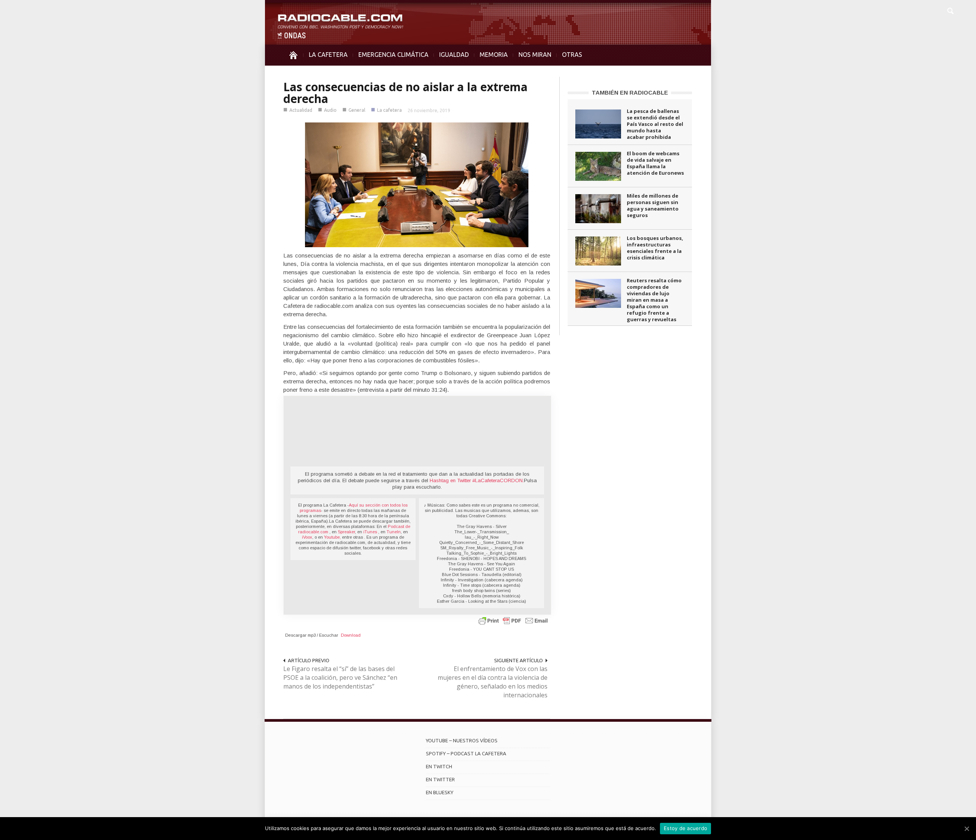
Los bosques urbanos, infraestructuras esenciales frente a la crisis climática (655, 248)
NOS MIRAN (534, 54)
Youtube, (332, 537)
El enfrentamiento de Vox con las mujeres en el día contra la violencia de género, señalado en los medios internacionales (492, 682)
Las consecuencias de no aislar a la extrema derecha (405, 92)
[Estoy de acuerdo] (966, 828)
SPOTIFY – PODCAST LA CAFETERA (466, 753)
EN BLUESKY (439, 792)
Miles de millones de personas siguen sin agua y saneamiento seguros (653, 205)
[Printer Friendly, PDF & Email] (513, 620)
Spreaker (346, 531)
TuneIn (394, 531)
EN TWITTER (440, 779)
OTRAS (572, 54)
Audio (330, 110)
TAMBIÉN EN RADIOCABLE (630, 92)
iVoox (307, 537)
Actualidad (300, 110)
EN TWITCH (439, 766)
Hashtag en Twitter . (477, 480)
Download (351, 635)
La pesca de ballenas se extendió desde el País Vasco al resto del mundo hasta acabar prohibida (655, 124)
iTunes (370, 531)
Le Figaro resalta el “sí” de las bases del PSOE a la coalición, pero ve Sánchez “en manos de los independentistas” (340, 677)
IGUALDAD (454, 54)
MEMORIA (494, 54)
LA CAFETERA (328, 54)
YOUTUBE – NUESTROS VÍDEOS (462, 740)
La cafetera (389, 110)
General (356, 110)
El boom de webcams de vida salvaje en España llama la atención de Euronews (655, 163)
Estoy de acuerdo (685, 828)
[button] (950, 10)
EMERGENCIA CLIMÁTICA (393, 54)
